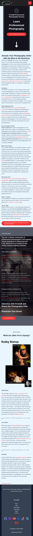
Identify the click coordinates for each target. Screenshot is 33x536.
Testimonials (16, 507)
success (29, 131)
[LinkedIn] (18, 518)
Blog (16, 505)
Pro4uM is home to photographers (10, 298)
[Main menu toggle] (29, 3)
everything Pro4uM (18, 214)
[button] (16, 223)
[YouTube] (14, 518)
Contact (16, 513)
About (16, 511)
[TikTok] (23, 518)
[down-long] (16, 43)
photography (24, 73)
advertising (4, 259)
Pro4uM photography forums (18, 425)
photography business (20, 137)
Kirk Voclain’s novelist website (14, 202)
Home (16, 503)
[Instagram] (10, 518)
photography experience (21, 457)
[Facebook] (5, 518)
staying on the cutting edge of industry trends (13, 81)
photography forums (19, 414)
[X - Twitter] (27, 518)
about (3, 160)
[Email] (16, 523)
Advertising (16, 509)
